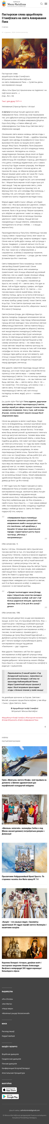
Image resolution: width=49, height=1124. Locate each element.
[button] (41, 3)
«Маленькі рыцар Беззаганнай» (16, 1013)
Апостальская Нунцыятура (13, 1073)
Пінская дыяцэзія (9, 1063)
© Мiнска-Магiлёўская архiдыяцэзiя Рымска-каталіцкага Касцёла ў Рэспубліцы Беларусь (24, 1116)
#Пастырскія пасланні (34, 717)
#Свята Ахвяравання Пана (28, 720)
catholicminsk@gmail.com (30, 1110)
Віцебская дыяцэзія (10, 1054)
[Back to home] (14, 3)
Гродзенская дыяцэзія (11, 1059)
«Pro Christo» (7, 999)
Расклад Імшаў (8, 1031)
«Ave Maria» (7, 1004)
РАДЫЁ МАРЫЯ (8, 1036)
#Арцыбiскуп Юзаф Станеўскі (13, 717)
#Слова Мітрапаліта (9, 720)
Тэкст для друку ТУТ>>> (12, 101)
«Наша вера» (7, 1008)
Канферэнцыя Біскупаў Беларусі (16, 1068)
